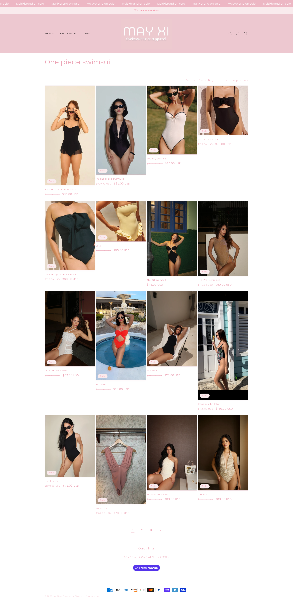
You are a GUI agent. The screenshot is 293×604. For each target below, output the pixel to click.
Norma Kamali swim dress (60, 189)
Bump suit (102, 508)
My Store (58, 596)
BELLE (99, 245)
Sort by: (191, 80)
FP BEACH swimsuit (209, 280)
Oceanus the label (209, 404)
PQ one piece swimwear (110, 179)
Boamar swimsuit (208, 139)
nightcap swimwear (57, 370)
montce (202, 494)
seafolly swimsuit (157, 158)
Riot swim (101, 384)
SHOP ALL (130, 556)
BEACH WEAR (147, 556)
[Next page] (160, 530)
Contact (163, 556)
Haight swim (52, 481)
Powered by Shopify (73, 596)
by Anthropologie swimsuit (61, 274)
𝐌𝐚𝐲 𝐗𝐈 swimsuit (156, 280)
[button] (230, 33)
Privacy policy (93, 596)
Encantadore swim (158, 494)
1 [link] (132, 530)
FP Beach (152, 370)
